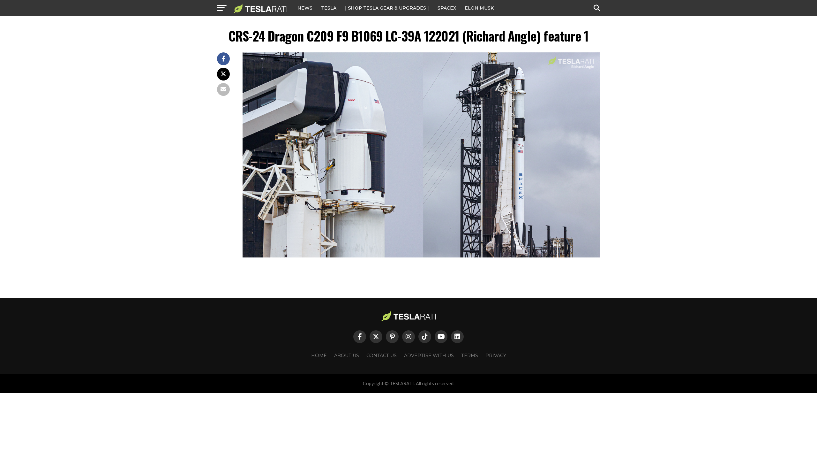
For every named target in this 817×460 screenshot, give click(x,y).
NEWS (304, 8)
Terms (469, 355)
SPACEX (447, 8)
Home (319, 355)
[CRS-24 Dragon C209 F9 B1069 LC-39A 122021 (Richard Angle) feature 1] (421, 256)
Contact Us (381, 355)
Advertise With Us (429, 355)
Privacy (495, 355)
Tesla (328, 8)
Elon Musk (479, 8)
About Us (346, 355)
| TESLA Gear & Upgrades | (387, 8)
